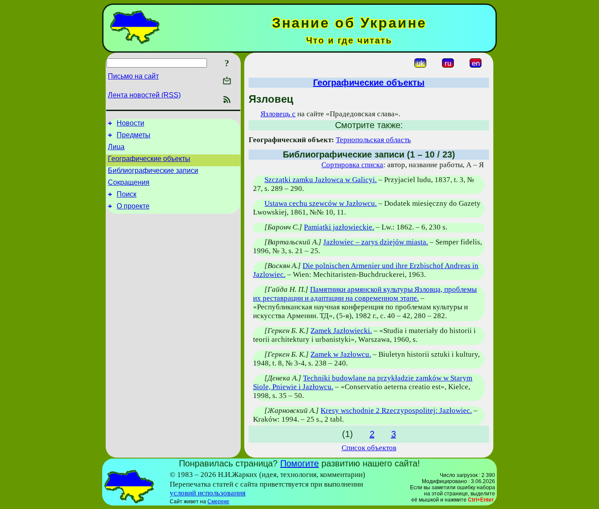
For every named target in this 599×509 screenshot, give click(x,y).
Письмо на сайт (133, 76)
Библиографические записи (153, 170)
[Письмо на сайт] (227, 81)
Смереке (218, 501)
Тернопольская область (373, 140)
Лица (116, 147)
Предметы (133, 135)
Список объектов (369, 448)
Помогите (299, 463)
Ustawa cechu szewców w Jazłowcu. (320, 203)
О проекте (133, 206)
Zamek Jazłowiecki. (341, 330)
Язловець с (278, 114)
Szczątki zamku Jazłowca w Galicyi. (320, 180)
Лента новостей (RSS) (144, 95)
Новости (130, 123)
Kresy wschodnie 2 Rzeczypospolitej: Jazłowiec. (396, 410)
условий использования (208, 493)
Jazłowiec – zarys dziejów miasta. (375, 242)
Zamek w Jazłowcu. (340, 354)
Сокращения (129, 182)
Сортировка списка (352, 165)
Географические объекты (149, 158)
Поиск (126, 194)
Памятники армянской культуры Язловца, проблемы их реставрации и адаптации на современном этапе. (365, 293)
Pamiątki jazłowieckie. (339, 227)
